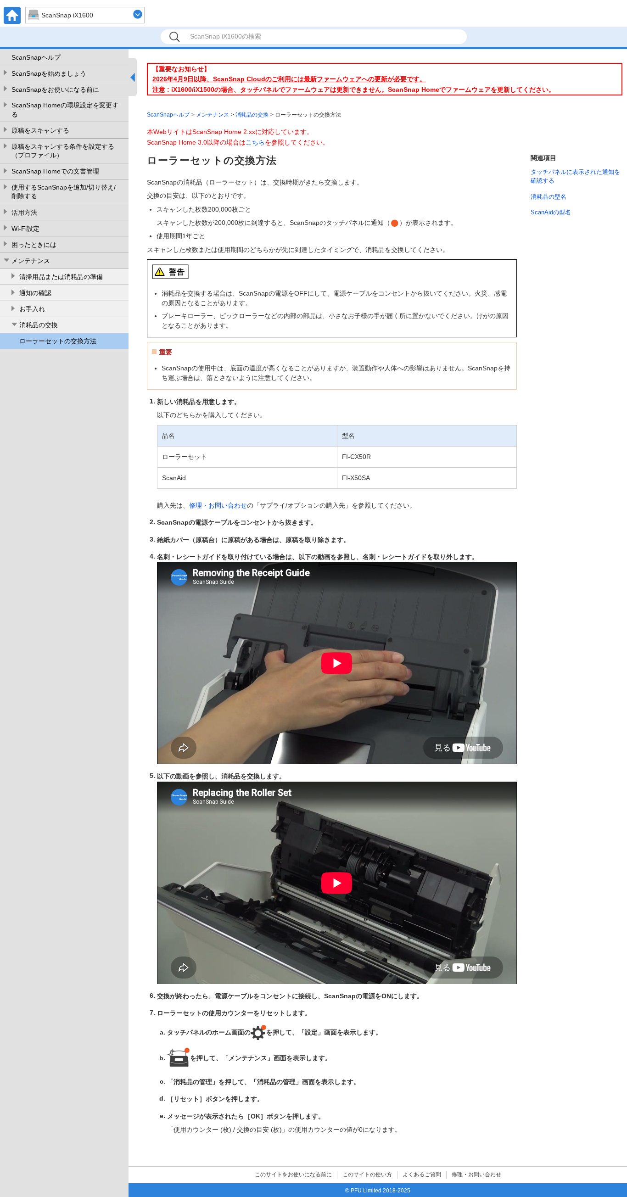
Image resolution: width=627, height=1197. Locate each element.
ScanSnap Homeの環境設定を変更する (64, 109)
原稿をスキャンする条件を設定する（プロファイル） (62, 151)
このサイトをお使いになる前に (293, 1174)
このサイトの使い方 (367, 1174)
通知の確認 (35, 292)
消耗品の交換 (38, 325)
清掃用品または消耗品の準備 (61, 276)
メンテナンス (30, 260)
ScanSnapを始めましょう (48, 73)
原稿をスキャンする (40, 130)
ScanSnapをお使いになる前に (55, 89)
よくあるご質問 (422, 1174)
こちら (255, 142)
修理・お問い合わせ (218, 505)
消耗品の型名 (548, 196)
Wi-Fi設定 (25, 228)
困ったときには (33, 244)
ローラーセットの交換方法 (57, 341)
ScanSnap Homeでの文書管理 (55, 171)
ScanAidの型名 (551, 212)
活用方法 (24, 212)
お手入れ (32, 309)
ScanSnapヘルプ (36, 57)
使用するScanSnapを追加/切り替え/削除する (63, 192)
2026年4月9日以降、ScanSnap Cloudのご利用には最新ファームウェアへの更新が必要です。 (289, 79)
